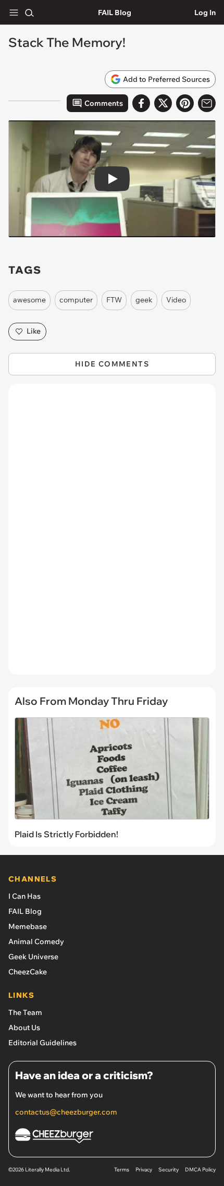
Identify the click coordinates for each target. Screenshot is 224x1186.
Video (176, 299)
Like (34, 331)
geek (144, 299)
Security (168, 1169)
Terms (121, 1169)
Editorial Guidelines (42, 1042)
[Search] (29, 12)
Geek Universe (33, 956)
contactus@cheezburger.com (66, 1112)
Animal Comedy (36, 941)
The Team (25, 1012)
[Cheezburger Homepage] (112, 1137)
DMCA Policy (200, 1169)
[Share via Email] (207, 103)
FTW (114, 299)
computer (76, 299)
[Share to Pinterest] (185, 103)
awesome (29, 299)
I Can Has (24, 896)
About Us (24, 1027)
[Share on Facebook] (141, 103)
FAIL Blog (114, 12)
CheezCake (27, 971)
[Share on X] (163, 103)
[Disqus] (112, 534)
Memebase (27, 926)
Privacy (143, 1169)
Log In (205, 12)
